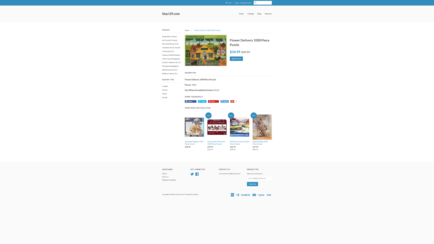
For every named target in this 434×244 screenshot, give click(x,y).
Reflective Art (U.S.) (169, 70)
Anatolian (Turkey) (169, 36)
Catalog (250, 14)
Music (164, 94)
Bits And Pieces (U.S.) (170, 44)
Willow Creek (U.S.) (169, 73)
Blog (259, 14)
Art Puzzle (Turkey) (169, 40)
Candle (165, 86)
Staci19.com (171, 14)
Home (241, 14)
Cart (229, 3)
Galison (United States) (171, 55)
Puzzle (164, 97)
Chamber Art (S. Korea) (171, 47)
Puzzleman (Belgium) (170, 66)
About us (268, 14)
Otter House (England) (171, 59)
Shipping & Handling (169, 180)
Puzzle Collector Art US (171, 62)
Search (164, 174)
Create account (245, 3)
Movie (164, 90)
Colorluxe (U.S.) (168, 51)
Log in (237, 3)
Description (190, 73)
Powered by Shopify (191, 194)
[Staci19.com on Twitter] (192, 174)
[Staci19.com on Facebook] (197, 174)
